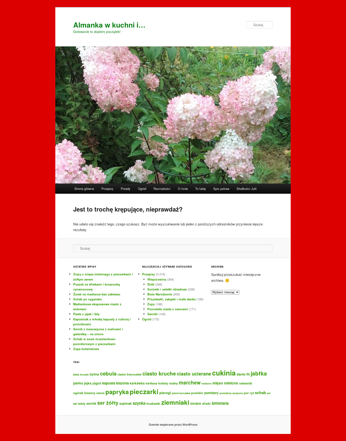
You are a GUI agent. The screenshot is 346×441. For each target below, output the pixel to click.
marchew (190, 382)
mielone (206, 383)
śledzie (195, 403)
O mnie (183, 188)
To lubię (200, 188)
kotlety (163, 383)
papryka (117, 391)
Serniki (152, 314)
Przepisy (107, 188)
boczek (84, 374)
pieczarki (144, 391)
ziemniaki (175, 402)
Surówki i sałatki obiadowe (167, 289)
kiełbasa (151, 383)
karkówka (137, 383)
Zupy (151, 304)
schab (260, 392)
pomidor (197, 393)
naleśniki (245, 383)
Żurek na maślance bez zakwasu (96, 294)
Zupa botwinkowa (86, 349)
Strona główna (84, 188)
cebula (108, 373)
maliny (173, 383)
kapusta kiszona (115, 383)
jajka (88, 383)
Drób (150, 284)
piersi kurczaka (181, 393)
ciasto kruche (159, 373)
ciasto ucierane (194, 373)
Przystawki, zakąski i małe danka (171, 299)
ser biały (79, 403)
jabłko (78, 383)
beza (76, 374)
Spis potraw (221, 188)
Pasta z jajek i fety (86, 314)
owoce (100, 393)
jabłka (259, 373)
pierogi (165, 392)
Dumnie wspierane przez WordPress (173, 424)
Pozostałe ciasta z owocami (167, 309)
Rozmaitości (161, 188)
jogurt (97, 383)
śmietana (220, 403)
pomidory (211, 392)
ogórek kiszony (84, 393)
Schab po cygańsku (87, 299)
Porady (125, 188)
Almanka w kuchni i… (109, 25)
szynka (139, 403)
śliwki (206, 403)
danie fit (243, 374)
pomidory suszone (231, 393)
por (246, 393)
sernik (91, 403)
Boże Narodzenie (159, 294)
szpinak (125, 403)
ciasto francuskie (129, 374)
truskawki (153, 403)
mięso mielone (225, 383)
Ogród (142, 188)
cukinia (224, 373)
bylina (94, 374)
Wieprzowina (156, 279)
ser (269, 393)
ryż (252, 393)
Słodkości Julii (247, 188)
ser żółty (107, 402)
